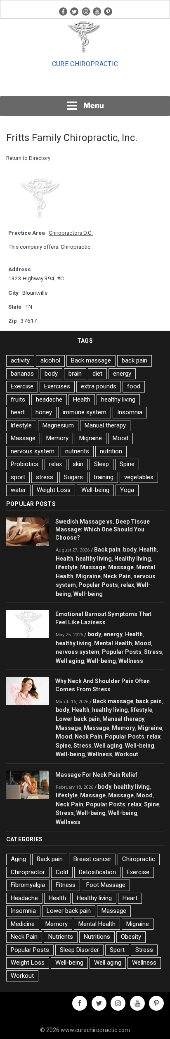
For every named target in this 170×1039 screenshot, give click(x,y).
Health (81, 399)
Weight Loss (54, 490)
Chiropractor (28, 872)
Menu (93, 105)
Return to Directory (28, 158)
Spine (127, 464)
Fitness (66, 885)
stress (44, 477)
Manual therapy (105, 425)
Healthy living (132, 558)
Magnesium (58, 425)
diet (97, 373)
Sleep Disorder (79, 950)
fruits (18, 399)
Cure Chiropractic (85, 64)
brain (75, 373)
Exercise (22, 386)
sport (18, 477)
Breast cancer (92, 859)
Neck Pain (117, 576)
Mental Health (113, 643)
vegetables (138, 477)
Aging (18, 859)
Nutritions (97, 936)
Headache (24, 898)
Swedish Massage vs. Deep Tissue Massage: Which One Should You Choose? (102, 529)
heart (18, 412)
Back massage (91, 360)
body (51, 373)
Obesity (131, 936)
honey (43, 412)
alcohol (50, 360)
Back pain (107, 549)
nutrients (77, 451)
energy (122, 373)
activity (20, 360)
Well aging (70, 661)
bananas (22, 373)
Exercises (57, 386)
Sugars (73, 477)
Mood (120, 438)
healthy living (118, 399)
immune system (84, 412)
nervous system (32, 451)
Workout (126, 754)
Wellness (130, 661)
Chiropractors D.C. (71, 232)
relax (55, 464)
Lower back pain (78, 719)
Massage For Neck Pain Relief (96, 774)
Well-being (95, 490)
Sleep (101, 464)
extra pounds (98, 386)
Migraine (90, 438)
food (133, 386)
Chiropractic (138, 859)
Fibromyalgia (28, 885)
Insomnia (129, 412)
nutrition (111, 451)
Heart (130, 898)
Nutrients (60, 936)
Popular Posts (98, 585)
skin (78, 464)
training (103, 477)
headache (49, 399)
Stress (153, 652)
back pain (134, 360)
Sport (117, 950)
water (18, 490)
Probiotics (24, 464)
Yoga (127, 490)
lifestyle (21, 425)
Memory (57, 438)
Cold (62, 872)
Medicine (23, 924)
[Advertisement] (85, 84)
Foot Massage (105, 885)
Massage (23, 438)
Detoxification (97, 872)
